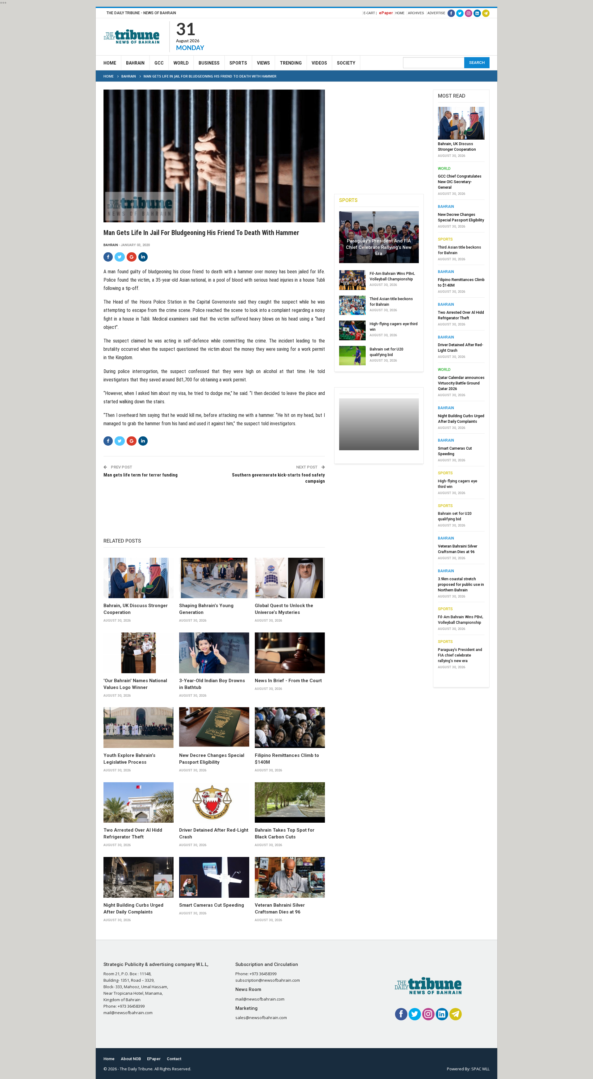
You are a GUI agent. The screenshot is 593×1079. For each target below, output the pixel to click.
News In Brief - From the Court (288, 680)
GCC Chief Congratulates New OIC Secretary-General (460, 182)
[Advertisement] (377, 36)
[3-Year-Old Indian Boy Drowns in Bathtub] (214, 652)
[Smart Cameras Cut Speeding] (214, 877)
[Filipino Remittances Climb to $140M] (290, 727)
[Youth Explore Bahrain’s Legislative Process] (138, 727)
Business (209, 63)
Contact (174, 1058)
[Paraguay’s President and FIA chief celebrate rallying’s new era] (379, 237)
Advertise (436, 13)
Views (263, 63)
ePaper (386, 12)
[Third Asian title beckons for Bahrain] (352, 305)
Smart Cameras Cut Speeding (211, 905)
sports (445, 239)
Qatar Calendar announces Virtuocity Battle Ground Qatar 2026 (461, 383)
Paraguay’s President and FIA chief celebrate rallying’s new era (379, 247)
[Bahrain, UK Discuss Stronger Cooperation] (138, 578)
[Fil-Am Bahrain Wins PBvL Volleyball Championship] (352, 280)
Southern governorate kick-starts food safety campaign (278, 478)
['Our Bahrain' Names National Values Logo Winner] (138, 652)
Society (346, 63)
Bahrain (135, 63)
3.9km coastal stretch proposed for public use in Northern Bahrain (461, 584)
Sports (238, 63)
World (181, 63)
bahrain (110, 245)
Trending (291, 63)
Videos (319, 63)
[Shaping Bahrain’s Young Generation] (214, 578)
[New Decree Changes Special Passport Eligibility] (214, 727)
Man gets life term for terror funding (140, 475)
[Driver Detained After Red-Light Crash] (214, 802)
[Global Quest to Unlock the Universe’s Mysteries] (290, 578)
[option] (461, 390)
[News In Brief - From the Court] (290, 652)
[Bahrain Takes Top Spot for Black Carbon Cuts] (290, 802)
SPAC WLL (480, 1069)
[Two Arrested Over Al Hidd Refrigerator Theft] (138, 802)
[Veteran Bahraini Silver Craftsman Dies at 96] (290, 877)
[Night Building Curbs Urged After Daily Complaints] (138, 877)
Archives (416, 13)
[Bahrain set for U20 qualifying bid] (352, 356)
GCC (159, 63)
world (444, 168)
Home (400, 13)
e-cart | (370, 13)
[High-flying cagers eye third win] (352, 330)
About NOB (131, 1058)
